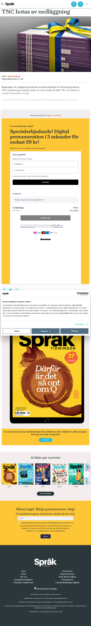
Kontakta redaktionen (23, 582)
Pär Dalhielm (13, 76)
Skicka (45, 536)
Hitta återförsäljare (67, 577)
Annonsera (67, 571)
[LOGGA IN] (80, 4)
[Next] (86, 474)
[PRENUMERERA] (74, 4)
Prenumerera (67, 580)
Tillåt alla (74, 331)
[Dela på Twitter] (10, 289)
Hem (24, 571)
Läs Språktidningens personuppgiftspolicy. (50, 531)
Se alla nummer (45, 493)
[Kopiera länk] (16, 289)
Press (23, 574)
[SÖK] (87, 4)
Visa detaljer (79, 324)
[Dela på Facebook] (4, 289)
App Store (45, 440)
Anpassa (44, 331)
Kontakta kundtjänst (23, 580)
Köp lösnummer (67, 574)
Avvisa (16, 331)
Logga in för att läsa (53, 115)
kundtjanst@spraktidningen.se (63, 602)
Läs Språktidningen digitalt (67, 582)
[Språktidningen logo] (45, 562)
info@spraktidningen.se (60, 598)
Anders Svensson (56, 594)
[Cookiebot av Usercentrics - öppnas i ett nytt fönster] (78, 293)
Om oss (23, 577)
